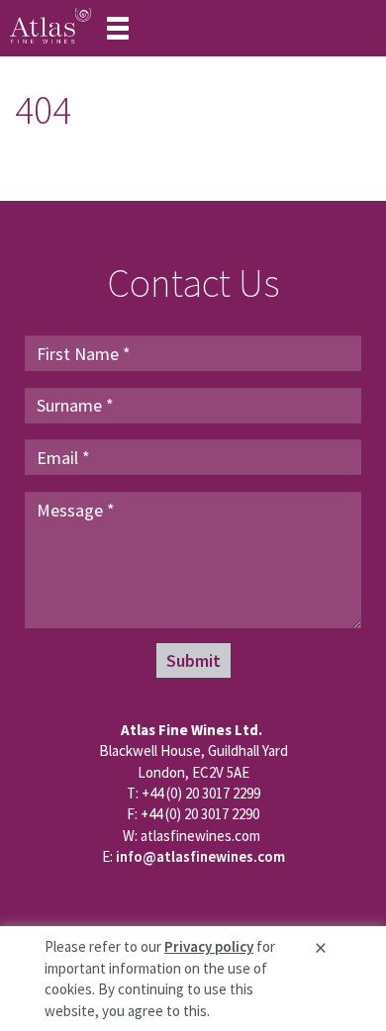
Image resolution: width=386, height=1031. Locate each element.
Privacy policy (208, 946)
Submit (193, 660)
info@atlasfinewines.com (200, 856)
